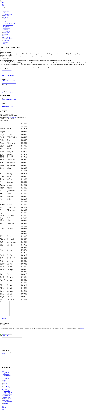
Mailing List (3, 5)
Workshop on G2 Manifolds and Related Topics (8, 75)
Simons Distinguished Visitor (6, 32)
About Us (3, 2)
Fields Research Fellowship (7, 30)
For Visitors (4, 404)
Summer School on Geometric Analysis (7, 70)
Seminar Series (4, 380)
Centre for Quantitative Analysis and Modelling (8, 25)
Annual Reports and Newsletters (6, 396)
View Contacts (3, 353)
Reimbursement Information (5, 319)
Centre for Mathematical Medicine (6, 26)
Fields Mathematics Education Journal (7, 398)
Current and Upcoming (6, 372)
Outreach (4, 22)
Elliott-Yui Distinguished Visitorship (8, 392)
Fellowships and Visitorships (6, 390)
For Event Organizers (5, 403)
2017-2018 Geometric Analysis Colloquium (7, 92)
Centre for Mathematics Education (6, 387)
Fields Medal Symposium (5, 373)
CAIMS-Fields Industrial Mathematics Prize (7, 33)
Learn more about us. (82, 328)
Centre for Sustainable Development (7, 27)
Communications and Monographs (6, 36)
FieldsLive (3, 408)
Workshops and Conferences (6, 15)
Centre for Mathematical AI (6, 24)
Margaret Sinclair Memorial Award (6, 395)
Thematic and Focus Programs (6, 11)
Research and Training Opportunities (7, 40)
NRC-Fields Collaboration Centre (6, 28)
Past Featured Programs (5, 383)
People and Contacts (4, 3)
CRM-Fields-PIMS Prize (5, 34)
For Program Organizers (5, 42)
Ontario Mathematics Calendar (6, 44)
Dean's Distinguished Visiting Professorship (7, 393)
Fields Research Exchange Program (8, 401)
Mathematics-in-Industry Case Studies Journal (8, 38)
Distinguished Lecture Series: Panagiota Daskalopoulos (9, 99)
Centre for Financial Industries (6, 386)
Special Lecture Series (5, 17)
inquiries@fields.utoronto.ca (5, 335)
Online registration (4, 318)
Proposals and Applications (6, 400)
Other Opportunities (6, 41)
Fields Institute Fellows (5, 29)
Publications (3, 35)
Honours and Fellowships (4, 389)
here (4, 317)
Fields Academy (4, 379)
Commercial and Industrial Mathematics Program (9, 23)
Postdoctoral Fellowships (7, 31)
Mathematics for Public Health (7, 375)
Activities (3, 10)
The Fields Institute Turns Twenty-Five (7, 37)
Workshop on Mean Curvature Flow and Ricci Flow (9, 83)
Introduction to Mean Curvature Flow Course (8, 106)
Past (4, 12)
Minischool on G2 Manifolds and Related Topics (8, 72)
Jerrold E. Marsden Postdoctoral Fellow (12, 117)
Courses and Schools (5, 21)
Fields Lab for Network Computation (8, 14)
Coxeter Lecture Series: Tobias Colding (7, 102)
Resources (3, 399)
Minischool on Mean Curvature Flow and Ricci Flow (9, 80)
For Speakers (4, 43)
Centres (2, 384)
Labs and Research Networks (6, 13)
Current (5, 20)
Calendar (3, 4)
